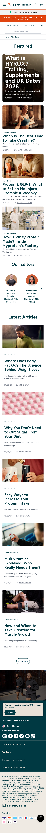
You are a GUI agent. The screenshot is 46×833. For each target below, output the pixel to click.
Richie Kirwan (25, 385)
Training (10, 54)
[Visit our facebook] (10, 736)
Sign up (10, 713)
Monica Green (25, 98)
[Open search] (9, 4)
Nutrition (29, 25)
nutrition (9, 355)
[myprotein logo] (22, 4)
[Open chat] (33, 736)
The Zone (15, 37)
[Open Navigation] (4, 4)
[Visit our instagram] (4, 736)
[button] (40, 818)
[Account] (35, 4)
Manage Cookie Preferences (16, 720)
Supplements (12, 25)
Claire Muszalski (24, 150)
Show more (23, 661)
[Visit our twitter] (21, 736)
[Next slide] (42, 289)
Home (7, 37)
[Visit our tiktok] (16, 736)
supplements (11, 552)
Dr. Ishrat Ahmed (24, 203)
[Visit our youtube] (27, 736)
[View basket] (41, 4)
